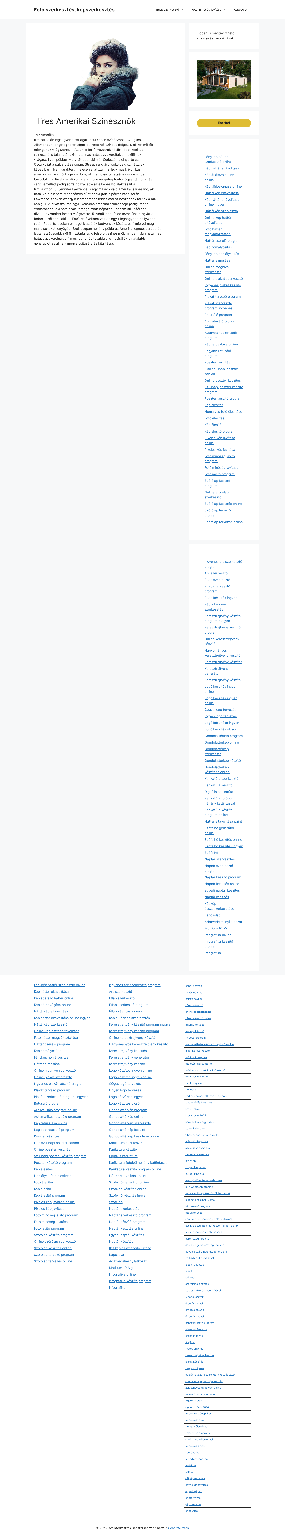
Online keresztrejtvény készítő (132, 1038)
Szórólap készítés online (223, 504)
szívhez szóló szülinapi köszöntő (205, 1070)
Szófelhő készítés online (223, 839)
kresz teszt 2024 (195, 1115)
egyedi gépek (193, 1491)
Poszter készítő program (223, 398)
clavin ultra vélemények (199, 1439)
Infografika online (218, 935)
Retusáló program (218, 315)
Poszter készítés (217, 362)
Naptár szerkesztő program (130, 1215)
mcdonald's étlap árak (198, 1413)
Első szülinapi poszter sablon (56, 1143)
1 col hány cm (193, 1083)
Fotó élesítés (214, 418)
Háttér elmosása (217, 260)
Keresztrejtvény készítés (223, 662)
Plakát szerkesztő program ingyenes (62, 1097)
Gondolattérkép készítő (223, 761)
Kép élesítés (214, 405)
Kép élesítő (213, 425)
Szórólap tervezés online (224, 522)
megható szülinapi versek (200, 1199)
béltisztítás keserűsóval (199, 1258)
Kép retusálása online (221, 344)
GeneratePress (178, 1528)
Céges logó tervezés (220, 709)
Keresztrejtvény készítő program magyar (140, 1024)
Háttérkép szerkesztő (221, 211)
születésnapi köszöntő (199, 1063)
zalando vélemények (197, 1433)
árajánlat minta (194, 1335)
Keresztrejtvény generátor (129, 1057)
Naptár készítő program (223, 877)
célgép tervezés (195, 1478)
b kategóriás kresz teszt (200, 1102)
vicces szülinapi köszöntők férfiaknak (207, 1193)
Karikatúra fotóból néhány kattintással (138, 1163)
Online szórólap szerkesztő (55, 1241)
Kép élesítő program (220, 431)
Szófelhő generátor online (129, 1182)
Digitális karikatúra (219, 792)
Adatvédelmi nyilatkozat (223, 922)
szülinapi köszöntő (196, 1076)
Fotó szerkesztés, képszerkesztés (74, 10)
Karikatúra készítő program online (135, 1169)
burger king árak (195, 1173)
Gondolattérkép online (222, 742)
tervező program (195, 1037)
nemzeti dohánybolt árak (200, 1394)
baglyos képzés (194, 1368)
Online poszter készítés (223, 380)
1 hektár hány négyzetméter (202, 1134)
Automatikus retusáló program (57, 1116)
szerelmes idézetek (197, 1283)
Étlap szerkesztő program (129, 1005)
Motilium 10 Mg (216, 928)
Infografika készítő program (130, 1281)
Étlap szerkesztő (167, 9)
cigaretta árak (193, 1400)
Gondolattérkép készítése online (134, 1136)
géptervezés (193, 1497)
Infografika (213, 953)
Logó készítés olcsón (221, 729)
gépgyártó (191, 1510)
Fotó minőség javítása (206, 9)
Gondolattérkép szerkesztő (130, 1123)
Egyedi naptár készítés (222, 890)
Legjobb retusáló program (54, 1130)
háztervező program (197, 1206)
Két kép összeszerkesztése (130, 1248)
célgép (189, 1471)
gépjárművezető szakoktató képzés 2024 (210, 1374)
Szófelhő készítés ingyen (224, 846)
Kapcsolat (240, 9)
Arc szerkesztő (216, 573)
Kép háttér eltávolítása (222, 168)
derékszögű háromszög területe (204, 1245)
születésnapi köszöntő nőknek (203, 1232)
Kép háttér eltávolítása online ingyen (62, 1018)
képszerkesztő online (198, 1018)
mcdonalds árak (194, 1420)
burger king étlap (195, 1167)
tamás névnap (193, 992)
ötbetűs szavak (194, 1309)
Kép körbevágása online (223, 186)
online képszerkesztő (198, 1011)
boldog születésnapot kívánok (203, 1290)
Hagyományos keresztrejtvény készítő (138, 1044)
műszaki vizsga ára (196, 1141)
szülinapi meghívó (196, 1057)
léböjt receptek (194, 1264)
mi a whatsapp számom (199, 1186)
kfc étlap (190, 1160)
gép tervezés (193, 1504)
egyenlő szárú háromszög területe (206, 1251)
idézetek (190, 1277)
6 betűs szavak (194, 1303)
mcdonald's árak (195, 1446)
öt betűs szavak (195, 1316)
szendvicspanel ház (197, 1458)
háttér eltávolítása (196, 1329)
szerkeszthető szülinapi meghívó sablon (209, 1044)
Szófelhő (211, 853)
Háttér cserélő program (223, 241)
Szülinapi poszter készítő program (60, 1156)
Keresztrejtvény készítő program (134, 1031)
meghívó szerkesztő (197, 1050)
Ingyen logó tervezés (221, 716)
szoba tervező (194, 1212)
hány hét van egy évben (200, 1122)
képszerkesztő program (199, 1322)
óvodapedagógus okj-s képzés (204, 1381)
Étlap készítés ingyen (221, 598)
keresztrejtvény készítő (199, 1355)
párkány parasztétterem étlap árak (206, 1096)
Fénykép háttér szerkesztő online (59, 985)
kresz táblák (192, 1109)
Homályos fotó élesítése (223, 412)
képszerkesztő (194, 1005)
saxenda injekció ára (197, 1147)
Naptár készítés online (222, 884)
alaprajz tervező (195, 1024)
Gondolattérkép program (224, 736)
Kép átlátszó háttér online (54, 998)
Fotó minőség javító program (56, 1215)
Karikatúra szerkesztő (221, 779)
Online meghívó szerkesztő (55, 1070)
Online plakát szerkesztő (224, 278)
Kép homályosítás (218, 247)
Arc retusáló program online (55, 1110)
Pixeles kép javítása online (54, 1202)
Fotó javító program (220, 474)
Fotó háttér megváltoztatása (56, 1038)
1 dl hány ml (192, 1089)
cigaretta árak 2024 (197, 1407)
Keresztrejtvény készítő (223, 680)
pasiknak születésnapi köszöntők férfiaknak (211, 1225)
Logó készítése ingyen (222, 723)
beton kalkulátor (195, 1128)
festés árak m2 (194, 1348)
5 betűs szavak (194, 1296)
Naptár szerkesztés (220, 859)
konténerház (193, 1452)
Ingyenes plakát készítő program (59, 1084)
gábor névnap (193, 985)
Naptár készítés (217, 897)
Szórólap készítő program (53, 1235)
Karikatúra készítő (218, 785)
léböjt (188, 1270)
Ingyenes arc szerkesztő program (135, 985)
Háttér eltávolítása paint (223, 821)
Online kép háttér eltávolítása (56, 1031)
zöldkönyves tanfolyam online (203, 1387)
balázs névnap (194, 998)
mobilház (190, 1465)
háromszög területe (197, 1238)
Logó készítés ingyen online (130, 1070)
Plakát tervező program (223, 296)
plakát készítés (194, 1361)
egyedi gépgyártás (196, 1484)
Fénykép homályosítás (222, 254)
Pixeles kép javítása (220, 449)
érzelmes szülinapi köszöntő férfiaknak (208, 1219)
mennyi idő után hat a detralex (203, 1180)
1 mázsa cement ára (197, 1154)
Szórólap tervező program (54, 1255)
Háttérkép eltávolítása (222, 193)
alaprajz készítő (194, 1031)
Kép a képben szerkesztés (129, 1018)
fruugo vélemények (197, 1426)
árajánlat (190, 1342)
